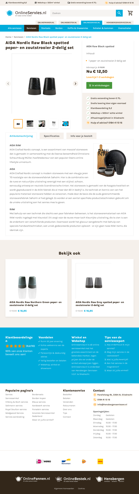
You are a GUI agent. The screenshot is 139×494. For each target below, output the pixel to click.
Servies (8, 394)
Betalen (66, 398)
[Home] (25, 13)
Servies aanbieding (14, 417)
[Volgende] (75, 83)
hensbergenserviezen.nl (118, 22)
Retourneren (69, 405)
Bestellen (67, 394)
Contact (67, 417)
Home (8, 37)
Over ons (67, 409)
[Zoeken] (119, 13)
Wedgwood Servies (14, 413)
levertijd (123, 359)
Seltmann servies (14, 405)
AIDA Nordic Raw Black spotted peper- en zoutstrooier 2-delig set (58, 37)
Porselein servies (40, 409)
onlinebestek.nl (69, 22)
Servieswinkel (12, 398)
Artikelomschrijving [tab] (21, 135)
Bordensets (37, 394)
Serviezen (18, 37)
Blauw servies (39, 402)
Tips (65, 413)
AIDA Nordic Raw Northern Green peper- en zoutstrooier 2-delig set (36, 304)
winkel (124, 370)
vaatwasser (112, 355)
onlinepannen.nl (46, 22)
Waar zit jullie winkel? (43, 419)
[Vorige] (8, 83)
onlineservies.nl (91, 22)
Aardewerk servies (41, 405)
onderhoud (116, 344)
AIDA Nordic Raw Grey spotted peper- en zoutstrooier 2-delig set (100, 304)
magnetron (112, 366)
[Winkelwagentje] (130, 13)
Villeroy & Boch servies (16, 402)
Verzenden (68, 402)
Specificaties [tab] (51, 135)
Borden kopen (39, 398)
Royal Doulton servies (16, 409)
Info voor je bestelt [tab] (81, 135)
